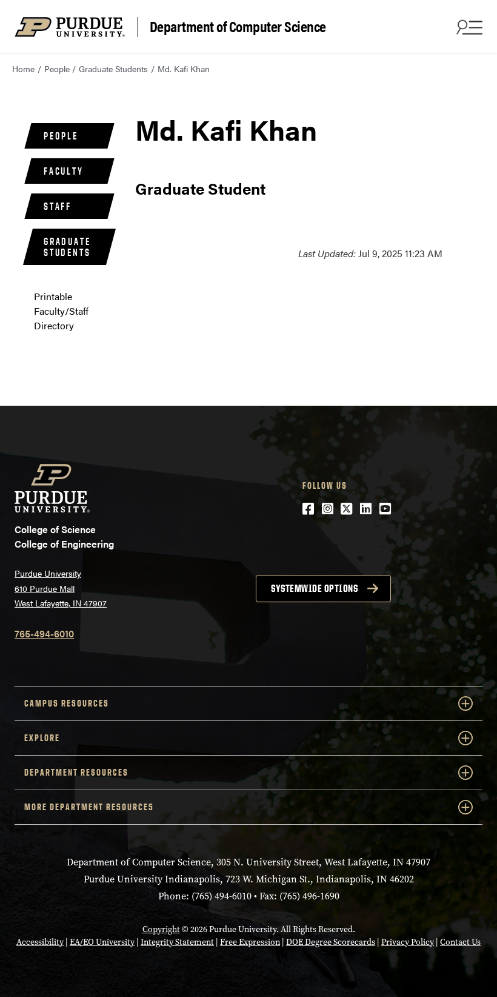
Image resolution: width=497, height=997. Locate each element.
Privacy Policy (407, 942)
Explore (42, 738)
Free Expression (250, 942)
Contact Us (460, 942)
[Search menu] (467, 26)
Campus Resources (66, 703)
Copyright (161, 929)
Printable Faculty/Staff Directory (61, 310)
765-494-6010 (44, 633)
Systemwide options (314, 588)
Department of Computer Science (238, 26)
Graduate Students (113, 68)
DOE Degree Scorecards (330, 942)
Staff (58, 206)
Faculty (64, 171)
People (57, 68)
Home (23, 68)
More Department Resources (89, 807)
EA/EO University (102, 942)
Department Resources (76, 772)
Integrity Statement (177, 942)
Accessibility (40, 942)
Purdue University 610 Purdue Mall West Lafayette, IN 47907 (61, 588)
